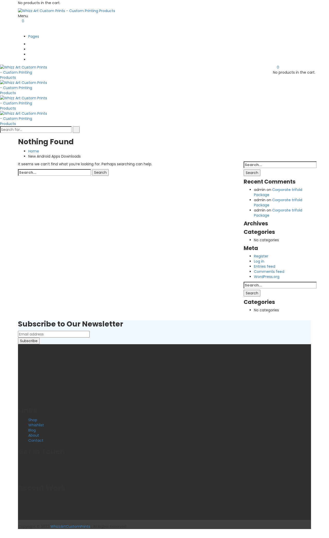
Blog (32, 430)
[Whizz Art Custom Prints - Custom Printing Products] (66, 10)
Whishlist (36, 425)
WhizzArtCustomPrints (70, 526)
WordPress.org (266, 276)
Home (33, 151)
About (33, 435)
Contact (35, 440)
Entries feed (264, 266)
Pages (33, 36)
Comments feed (269, 271)
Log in (259, 261)
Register (261, 256)
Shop (32, 419)
